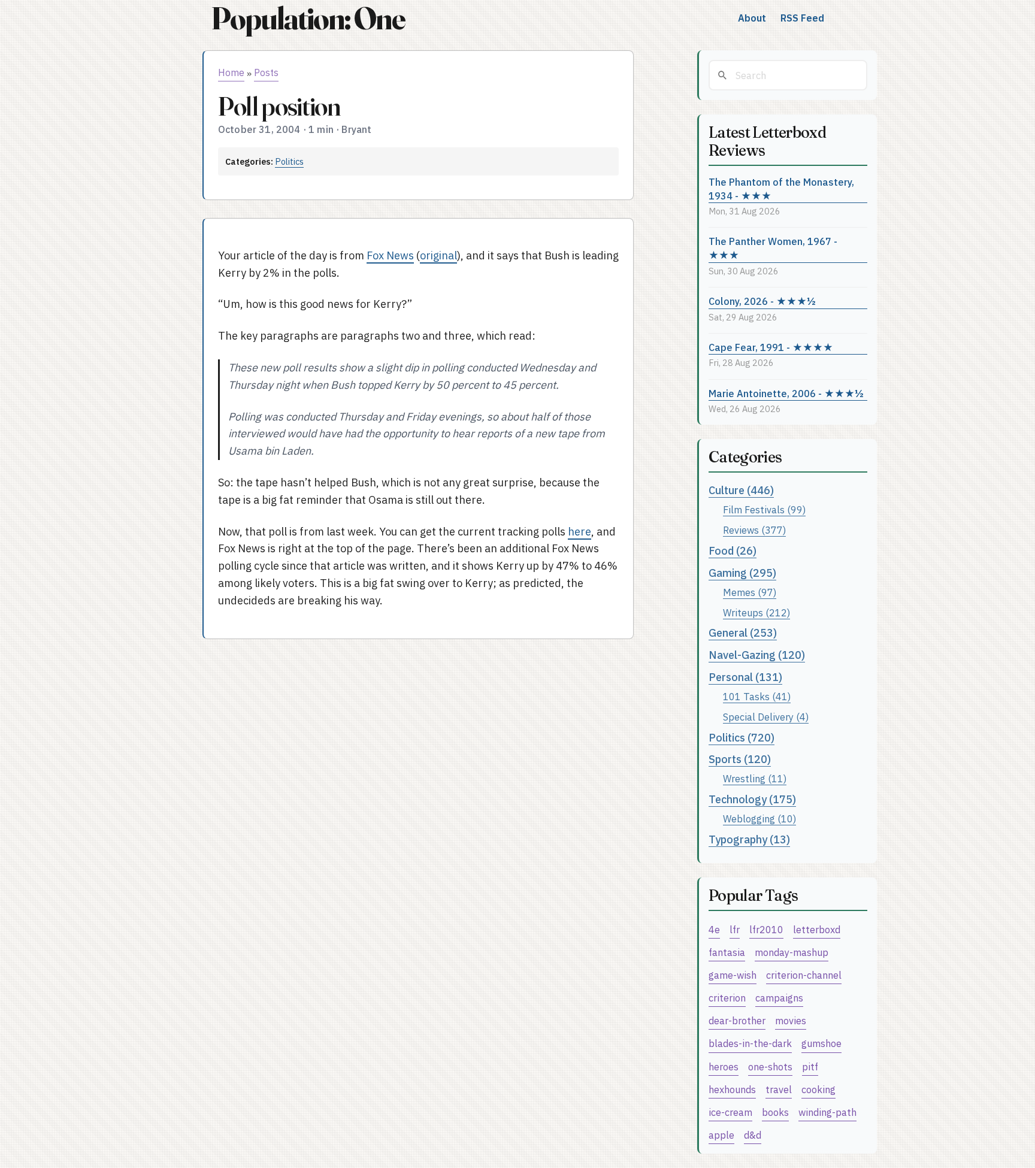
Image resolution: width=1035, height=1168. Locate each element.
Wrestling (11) (754, 778)
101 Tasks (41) (757, 696)
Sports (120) (740, 759)
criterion (727, 997)
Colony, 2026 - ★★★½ (762, 301)
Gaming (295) (742, 573)
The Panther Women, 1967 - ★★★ (773, 248)
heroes (724, 1066)
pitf (810, 1066)
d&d (752, 1134)
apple (721, 1134)
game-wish (732, 975)
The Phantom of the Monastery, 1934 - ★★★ (781, 188)
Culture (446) (741, 490)
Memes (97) (749, 592)
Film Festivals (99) (764, 509)
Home (231, 72)
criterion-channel (804, 975)
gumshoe (821, 1043)
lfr (735, 929)
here (579, 531)
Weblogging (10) (759, 818)
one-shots (770, 1066)
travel (778, 1089)
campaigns (779, 997)
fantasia (727, 952)
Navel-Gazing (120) (757, 655)
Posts (266, 72)
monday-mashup (791, 952)
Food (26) (732, 551)
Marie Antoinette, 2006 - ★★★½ (786, 393)
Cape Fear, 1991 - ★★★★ (771, 347)
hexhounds (732, 1089)
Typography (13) (749, 839)
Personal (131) (745, 677)
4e (714, 929)
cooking (818, 1089)
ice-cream (730, 1112)
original (438, 255)
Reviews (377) (754, 530)
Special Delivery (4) (766, 716)
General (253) (743, 633)
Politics (289, 161)
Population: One (308, 18)
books (775, 1112)
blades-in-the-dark (750, 1043)
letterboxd (816, 929)
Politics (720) (741, 738)
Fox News (390, 255)
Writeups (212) (756, 612)
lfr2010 (766, 929)
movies (790, 1020)
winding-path (827, 1112)
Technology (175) (752, 799)
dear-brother (737, 1020)
